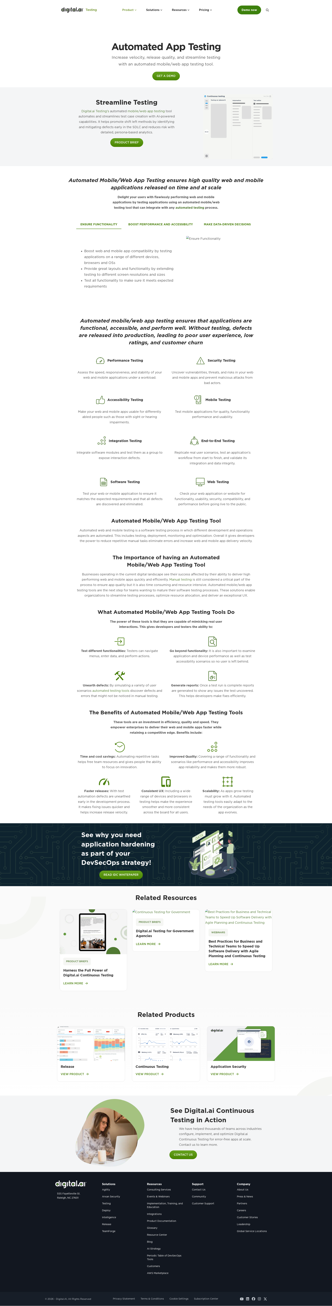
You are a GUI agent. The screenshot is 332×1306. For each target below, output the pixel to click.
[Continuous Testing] (166, 1043)
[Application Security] (241, 1043)
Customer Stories (247, 1217)
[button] (267, 10)
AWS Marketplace (157, 1273)
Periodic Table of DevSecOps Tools (164, 1257)
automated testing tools (110, 690)
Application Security (228, 1067)
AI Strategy (154, 1248)
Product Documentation (161, 1221)
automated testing (190, 207)
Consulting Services (159, 1189)
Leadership (243, 1224)
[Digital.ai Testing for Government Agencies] (161, 912)
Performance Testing (125, 360)
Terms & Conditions (152, 1299)
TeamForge (108, 1231)
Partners (242, 1203)
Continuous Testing (152, 1067)
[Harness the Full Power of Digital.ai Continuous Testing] (93, 931)
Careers (241, 1210)
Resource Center (157, 1235)
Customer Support (203, 1203)
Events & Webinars (158, 1196)
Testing (91, 10)
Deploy (106, 1210)
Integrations (154, 1214)
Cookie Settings (178, 1299)
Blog (150, 1242)
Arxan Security (111, 1196)
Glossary (152, 1228)
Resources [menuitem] (179, 10)
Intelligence (109, 1217)
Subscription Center (206, 1299)
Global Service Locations (252, 1231)
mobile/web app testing (146, 111)
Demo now (249, 10)
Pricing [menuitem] (204, 10)
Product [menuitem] (128, 10)
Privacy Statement (124, 1299)
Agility (106, 1189)
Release (67, 1067)
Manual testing (180, 579)
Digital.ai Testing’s (95, 111)
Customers (153, 1266)
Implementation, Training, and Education (165, 1205)
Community (199, 1196)
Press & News (245, 1196)
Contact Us (198, 1189)
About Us (242, 1189)
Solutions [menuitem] (152, 10)
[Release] (91, 1043)
